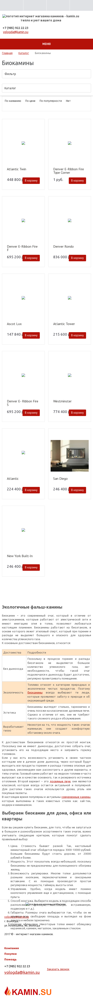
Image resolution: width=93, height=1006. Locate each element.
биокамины (35, 692)
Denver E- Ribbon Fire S (22, 402)
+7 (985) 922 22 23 (15, 28)
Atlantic (13, 479)
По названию (13, 100)
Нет (68, 100)
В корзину (31, 180)
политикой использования (31, 988)
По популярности (51, 100)
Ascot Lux (14, 324)
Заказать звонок (58, 969)
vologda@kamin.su (15, 32)
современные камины (75, 796)
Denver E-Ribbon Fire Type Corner (68, 170)
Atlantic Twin (16, 169)
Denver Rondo (63, 247)
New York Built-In (20, 556)
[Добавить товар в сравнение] (39, 131)
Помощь (10, 959)
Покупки (10, 953)
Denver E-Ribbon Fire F (22, 248)
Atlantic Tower (64, 324)
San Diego (60, 479)
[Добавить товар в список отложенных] (39, 125)
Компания (11, 948)
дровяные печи (60, 781)
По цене (30, 100)
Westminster (62, 401)
